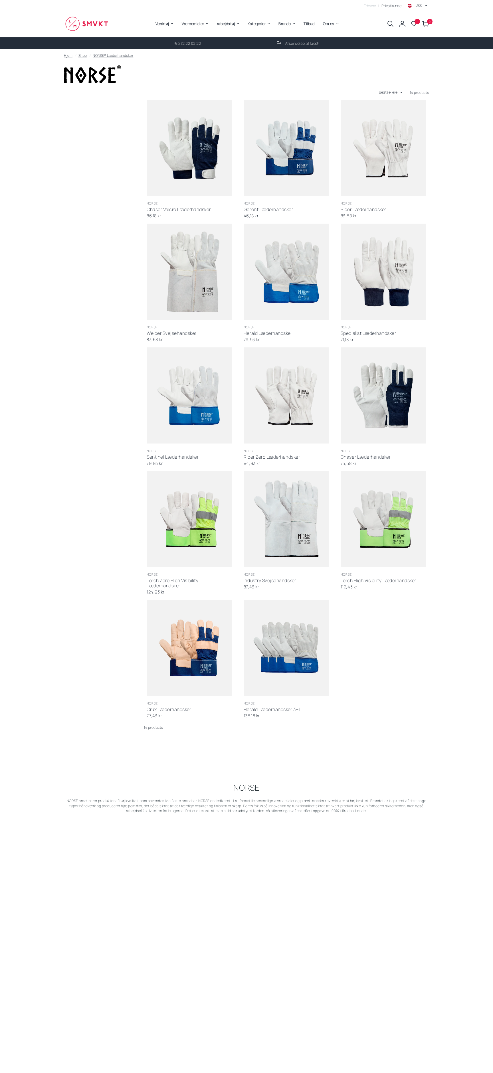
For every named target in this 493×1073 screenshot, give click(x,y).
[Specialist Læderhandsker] (383, 272)
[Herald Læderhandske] (286, 272)
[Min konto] (402, 23)
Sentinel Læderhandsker (173, 457)
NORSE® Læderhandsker (113, 55)
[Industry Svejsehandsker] (286, 519)
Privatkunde (391, 5)
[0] (424, 23)
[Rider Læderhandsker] (383, 148)
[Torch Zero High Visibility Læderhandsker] (189, 519)
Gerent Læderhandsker (268, 209)
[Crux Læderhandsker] (189, 648)
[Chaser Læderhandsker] (383, 395)
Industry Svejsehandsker (270, 580)
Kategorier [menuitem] (257, 23)
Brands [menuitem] (284, 23)
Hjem (68, 55)
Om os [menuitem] (328, 23)
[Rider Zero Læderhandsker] (286, 395)
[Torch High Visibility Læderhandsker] (383, 519)
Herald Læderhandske (267, 333)
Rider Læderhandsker (363, 209)
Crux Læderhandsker (169, 709)
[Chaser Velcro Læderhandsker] (189, 148)
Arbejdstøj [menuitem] (226, 23)
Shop (82, 55)
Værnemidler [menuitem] (193, 23)
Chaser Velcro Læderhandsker (179, 209)
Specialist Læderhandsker (368, 333)
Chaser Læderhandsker (366, 457)
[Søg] (390, 23)
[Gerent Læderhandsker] (286, 148)
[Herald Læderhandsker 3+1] (286, 648)
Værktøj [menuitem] (162, 23)
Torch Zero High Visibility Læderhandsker (172, 583)
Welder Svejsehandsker (172, 333)
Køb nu (207, 188)
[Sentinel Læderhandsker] (189, 395)
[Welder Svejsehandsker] (189, 272)
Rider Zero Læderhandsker (272, 457)
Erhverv (370, 5)
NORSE (152, 203)
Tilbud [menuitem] (309, 23)
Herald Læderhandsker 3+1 (272, 709)
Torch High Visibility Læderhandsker (378, 580)
